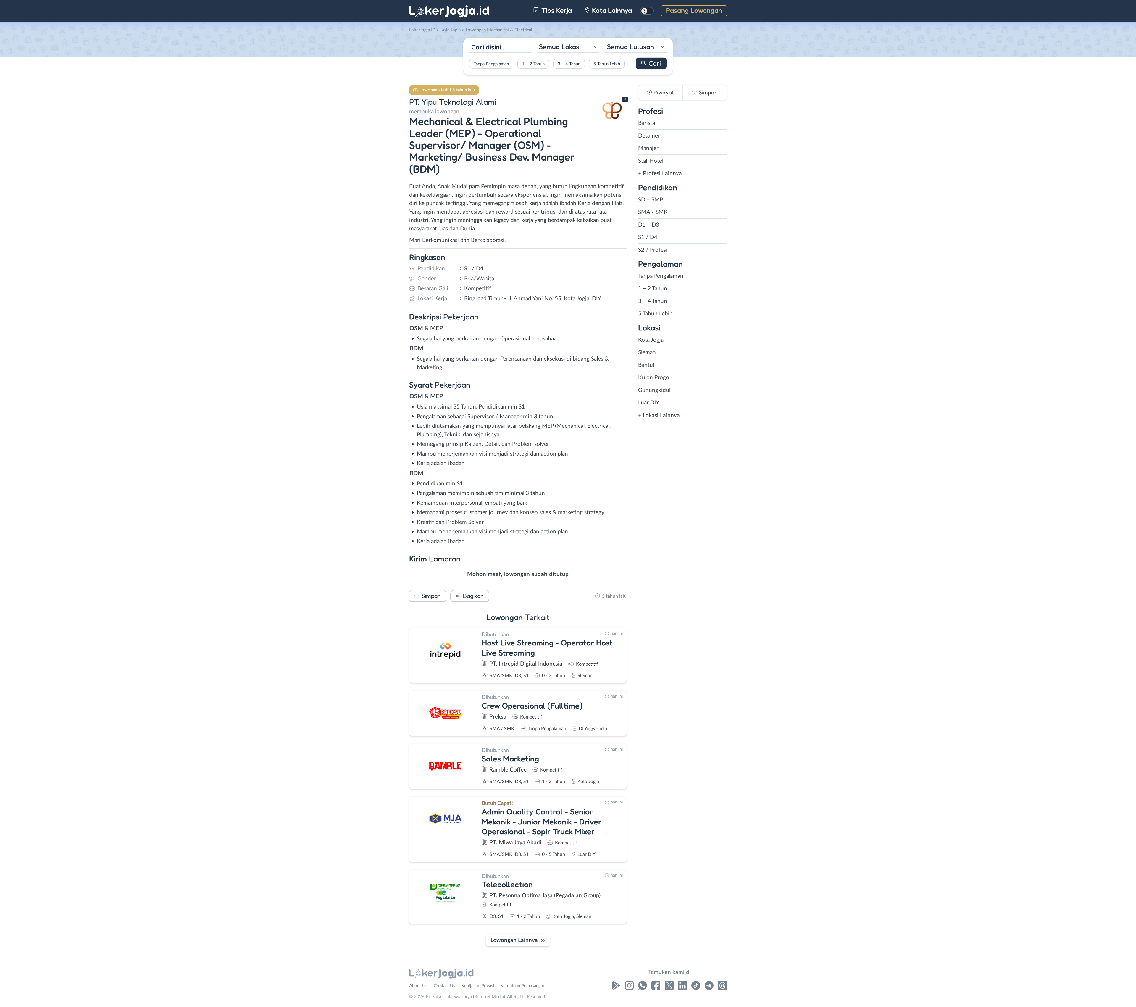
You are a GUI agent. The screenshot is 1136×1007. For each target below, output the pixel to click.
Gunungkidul (654, 390)
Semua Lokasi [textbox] (560, 47)
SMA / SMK (653, 212)
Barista (646, 123)
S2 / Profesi (652, 250)
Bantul (646, 365)
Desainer (649, 136)
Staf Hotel (650, 161)
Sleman (647, 352)
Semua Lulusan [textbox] (630, 47)
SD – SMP (650, 200)
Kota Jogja (651, 340)
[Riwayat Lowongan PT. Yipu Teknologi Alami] (612, 121)
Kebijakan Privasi (478, 986)
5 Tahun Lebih (606, 64)
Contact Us (444, 986)
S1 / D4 (647, 237)
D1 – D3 (648, 225)
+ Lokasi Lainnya (659, 415)
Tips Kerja (556, 10)
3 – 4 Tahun (569, 64)
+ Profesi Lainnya (660, 173)
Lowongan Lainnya (514, 940)
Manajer (648, 148)
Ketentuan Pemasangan (523, 986)
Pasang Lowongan (694, 10)
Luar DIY (648, 403)
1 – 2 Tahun (533, 64)
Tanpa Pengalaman (491, 64)
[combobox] (568, 47)
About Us (418, 986)
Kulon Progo (653, 377)
